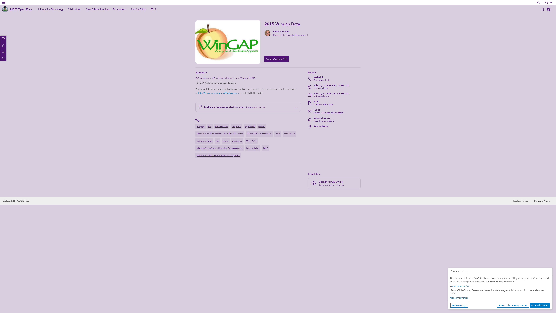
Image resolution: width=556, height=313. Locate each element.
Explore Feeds (520, 200)
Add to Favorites (3, 45)
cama (225, 141)
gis (217, 141)
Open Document (275, 58)
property (236, 126)
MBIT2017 (251, 141)
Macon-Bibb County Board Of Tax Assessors (220, 133)
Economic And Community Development (218, 155)
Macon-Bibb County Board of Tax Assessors (220, 148)
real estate (289, 133)
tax (209, 126)
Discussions (3, 39)
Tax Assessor (119, 9)
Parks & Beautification (97, 9)
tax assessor (221, 126)
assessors (237, 141)
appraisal (250, 126)
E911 (153, 9)
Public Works (74, 9)
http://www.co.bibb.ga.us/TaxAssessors (218, 93)
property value (204, 141)
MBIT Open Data (21, 9)
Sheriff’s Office (138, 9)
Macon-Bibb (252, 148)
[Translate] (3, 58)
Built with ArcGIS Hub (16, 201)
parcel (261, 126)
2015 (265, 148)
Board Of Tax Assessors (259, 133)
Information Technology (50, 9)
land (277, 133)
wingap (200, 126)
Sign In (548, 2)
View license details (324, 120)
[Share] (3, 51)
